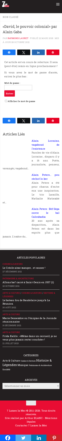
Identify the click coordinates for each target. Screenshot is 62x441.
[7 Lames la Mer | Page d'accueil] (7, 4)
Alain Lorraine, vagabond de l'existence (45, 144)
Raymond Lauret (18, 38)
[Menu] (58, 4)
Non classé (10, 17)
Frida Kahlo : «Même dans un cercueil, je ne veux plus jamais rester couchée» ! (29, 337)
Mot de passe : (12, 82)
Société (6, 369)
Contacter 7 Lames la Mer (31, 425)
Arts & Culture (11, 293)
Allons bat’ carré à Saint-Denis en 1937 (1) (28, 282)
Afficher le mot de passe (21, 101)
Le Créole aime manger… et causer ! (23, 267)
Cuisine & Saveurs (12, 264)
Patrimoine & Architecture (18, 278)
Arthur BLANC (34, 418)
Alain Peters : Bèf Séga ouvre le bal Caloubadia (45, 212)
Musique (23, 365)
